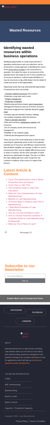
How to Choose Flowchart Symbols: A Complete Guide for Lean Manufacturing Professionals (26, 218)
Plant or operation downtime (15, 120)
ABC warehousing (12, 384)
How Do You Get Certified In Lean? (23, 213)
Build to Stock (11, 402)
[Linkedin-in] (48, 2)
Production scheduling (13, 101)
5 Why (7, 378)
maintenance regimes (28, 122)
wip (16, 109)
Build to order (11, 396)
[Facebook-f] (40, 2)
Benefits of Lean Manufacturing (22, 199)
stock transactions (36, 104)
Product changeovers (13, 99)
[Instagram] (44, 2)
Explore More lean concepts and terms (25, 298)
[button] (47, 12)
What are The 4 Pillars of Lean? (22, 224)
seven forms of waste (16, 70)
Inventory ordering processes (16, 94)
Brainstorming (11, 390)
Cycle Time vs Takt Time (19, 185)
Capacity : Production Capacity (19, 408)
